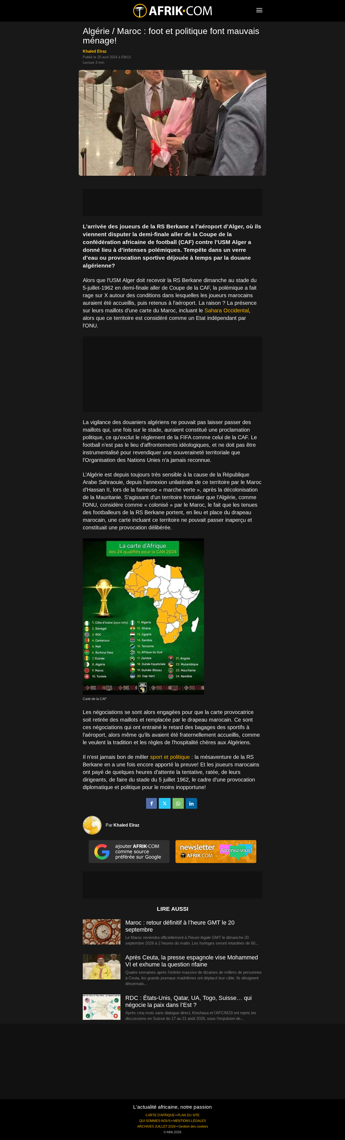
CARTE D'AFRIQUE (160, 1115)
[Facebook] (151, 803)
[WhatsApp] (178, 803)
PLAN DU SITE (188, 1115)
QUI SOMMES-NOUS (155, 1121)
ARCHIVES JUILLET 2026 (156, 1126)
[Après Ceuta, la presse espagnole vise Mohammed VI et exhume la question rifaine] (101, 967)
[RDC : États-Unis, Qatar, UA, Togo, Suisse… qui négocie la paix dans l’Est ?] (101, 1007)
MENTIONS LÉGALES (189, 1121)
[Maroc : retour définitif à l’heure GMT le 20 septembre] (101, 932)
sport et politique (170, 757)
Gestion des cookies (193, 1126)
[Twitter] (165, 803)
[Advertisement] (172, 202)
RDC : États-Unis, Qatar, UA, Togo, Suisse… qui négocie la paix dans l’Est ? (188, 1001)
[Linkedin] (191, 803)
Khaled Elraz (95, 51)
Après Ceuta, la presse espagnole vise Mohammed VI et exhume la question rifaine (191, 961)
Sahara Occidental (227, 310)
